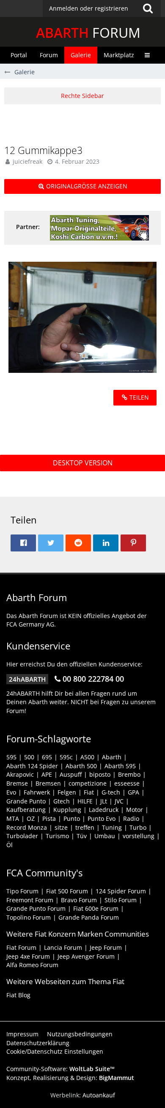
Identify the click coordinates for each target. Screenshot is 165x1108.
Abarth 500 (81, 766)
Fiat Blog (18, 995)
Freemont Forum (29, 900)
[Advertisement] (84, 123)
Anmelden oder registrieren (88, 8)
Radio (131, 818)
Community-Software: (60, 1069)
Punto (71, 818)
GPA (133, 792)
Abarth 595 (120, 766)
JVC (119, 801)
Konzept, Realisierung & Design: (70, 1078)
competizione (88, 783)
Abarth (111, 757)
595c (66, 757)
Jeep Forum (106, 947)
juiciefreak (27, 161)
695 (47, 757)
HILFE (85, 801)
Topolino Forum (28, 917)
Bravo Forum (79, 900)
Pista (49, 818)
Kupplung (67, 810)
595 (11, 757)
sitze (61, 827)
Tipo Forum (22, 891)
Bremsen (48, 783)
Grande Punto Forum (36, 908)
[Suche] (148, 8)
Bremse (17, 783)
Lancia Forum (63, 947)
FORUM (88, 32)
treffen (84, 827)
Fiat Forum (21, 947)
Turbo (137, 827)
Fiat (89, 792)
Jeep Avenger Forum (86, 956)
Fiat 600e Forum (95, 908)
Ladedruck (103, 810)
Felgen (67, 792)
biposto (99, 774)
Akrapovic (20, 774)
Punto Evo (102, 818)
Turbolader (22, 836)
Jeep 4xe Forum (28, 956)
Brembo (129, 774)
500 (29, 757)
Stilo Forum (120, 900)
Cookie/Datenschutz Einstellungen (54, 1051)
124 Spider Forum (121, 891)
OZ (31, 818)
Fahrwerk (37, 792)
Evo (11, 792)
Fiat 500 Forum (67, 891)
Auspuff (71, 774)
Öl (9, 845)
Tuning (112, 827)
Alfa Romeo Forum (32, 965)
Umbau (104, 836)
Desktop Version (83, 462)
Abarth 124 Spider (32, 766)
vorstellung (138, 836)
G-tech (111, 792)
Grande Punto (26, 801)
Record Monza (26, 827)
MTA (12, 818)
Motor (134, 810)
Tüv (82, 836)
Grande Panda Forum (88, 917)
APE (46, 774)
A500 (87, 757)
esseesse (127, 783)
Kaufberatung (26, 810)
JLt (103, 801)
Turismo (57, 836)
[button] (102, 8)
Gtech (61, 801)
